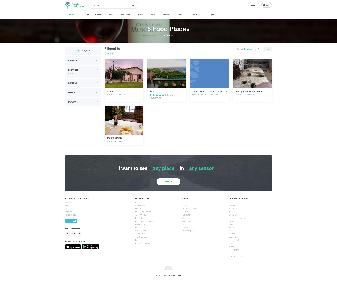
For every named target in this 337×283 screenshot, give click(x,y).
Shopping (186, 218)
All (136, 202)
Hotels (110, 15)
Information (186, 215)
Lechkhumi (233, 237)
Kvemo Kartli (234, 221)
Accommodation (142, 215)
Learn (137, 227)
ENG (267, 5)
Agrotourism (140, 234)
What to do (73, 15)
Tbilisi (231, 230)
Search (168, 181)
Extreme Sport (188, 230)
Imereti (231, 246)
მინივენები (234, 249)
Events (179, 15)
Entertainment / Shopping (145, 221)
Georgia (210, 15)
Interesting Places (189, 208)
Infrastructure (140, 224)
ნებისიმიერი (234, 240)
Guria (231, 224)
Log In (252, 5)
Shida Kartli (233, 215)
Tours (86, 15)
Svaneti (232, 205)
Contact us (69, 208)
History (185, 227)
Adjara (231, 253)
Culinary (185, 212)
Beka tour (233, 243)
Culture (185, 224)
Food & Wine (125, 15)
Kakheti (232, 212)
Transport (166, 15)
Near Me (86, 51)
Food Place (139, 218)
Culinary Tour (140, 230)
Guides (140, 15)
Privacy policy (70, 215)
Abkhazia (232, 234)
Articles (152, 15)
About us (69, 205)
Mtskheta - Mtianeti (236, 256)
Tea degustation (141, 237)
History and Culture (143, 212)
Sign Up (68, 212)
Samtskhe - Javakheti (237, 218)
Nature (138, 208)
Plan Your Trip (194, 15)
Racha (231, 227)
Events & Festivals (142, 243)
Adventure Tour (141, 205)
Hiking (184, 205)
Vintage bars (187, 221)
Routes (98, 15)
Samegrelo (233, 208)
